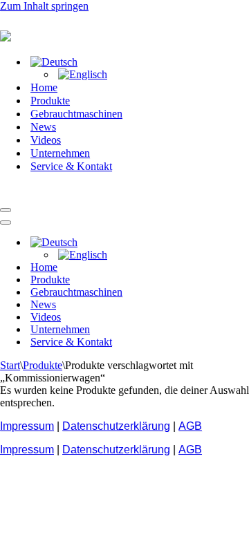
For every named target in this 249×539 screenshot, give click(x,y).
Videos (45, 140)
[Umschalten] (242, 243)
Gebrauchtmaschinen (76, 114)
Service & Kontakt (71, 166)
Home (43, 87)
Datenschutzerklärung (116, 426)
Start (10, 365)
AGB (190, 426)
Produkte (50, 100)
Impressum (27, 426)
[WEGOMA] (69, 194)
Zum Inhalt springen (44, 6)
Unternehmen (60, 153)
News (43, 127)
